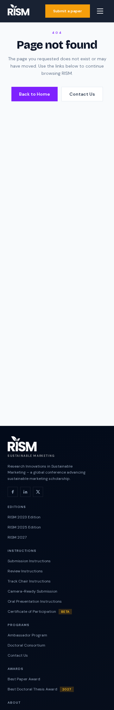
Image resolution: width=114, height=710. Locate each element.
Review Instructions (25, 571)
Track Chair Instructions (29, 581)
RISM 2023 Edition (24, 517)
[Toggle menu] (100, 11)
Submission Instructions (29, 561)
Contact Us (82, 94)
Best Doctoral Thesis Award (39, 689)
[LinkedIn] (25, 492)
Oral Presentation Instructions (35, 601)
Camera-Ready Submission (32, 591)
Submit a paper (67, 11)
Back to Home (34, 94)
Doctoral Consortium (26, 645)
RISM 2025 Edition (24, 527)
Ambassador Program (27, 635)
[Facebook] (13, 492)
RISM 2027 (17, 537)
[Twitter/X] (38, 492)
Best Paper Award (24, 679)
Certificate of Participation (38, 611)
